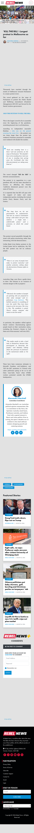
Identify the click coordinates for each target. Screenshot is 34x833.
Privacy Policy (7, 764)
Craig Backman (19, 300)
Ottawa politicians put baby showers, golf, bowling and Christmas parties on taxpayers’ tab (16, 585)
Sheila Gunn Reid (9, 557)
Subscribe (6, 771)
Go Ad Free (8, 85)
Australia (7, 484)
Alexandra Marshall (13, 41)
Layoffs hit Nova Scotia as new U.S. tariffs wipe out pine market (16, 619)
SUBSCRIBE (8, 655)
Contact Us (6, 777)
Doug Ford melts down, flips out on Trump (15, 519)
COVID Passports (18, 484)
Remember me (12, 668)
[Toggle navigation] (2, 3)
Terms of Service (7, 767)
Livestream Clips (9, 523)
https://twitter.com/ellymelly (17, 430)
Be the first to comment (19, 42)
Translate (16, 809)
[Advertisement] (17, 67)
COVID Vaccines (9, 487)
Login (4, 783)
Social (4, 780)
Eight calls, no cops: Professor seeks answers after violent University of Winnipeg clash (16, 551)
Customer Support (8, 774)
